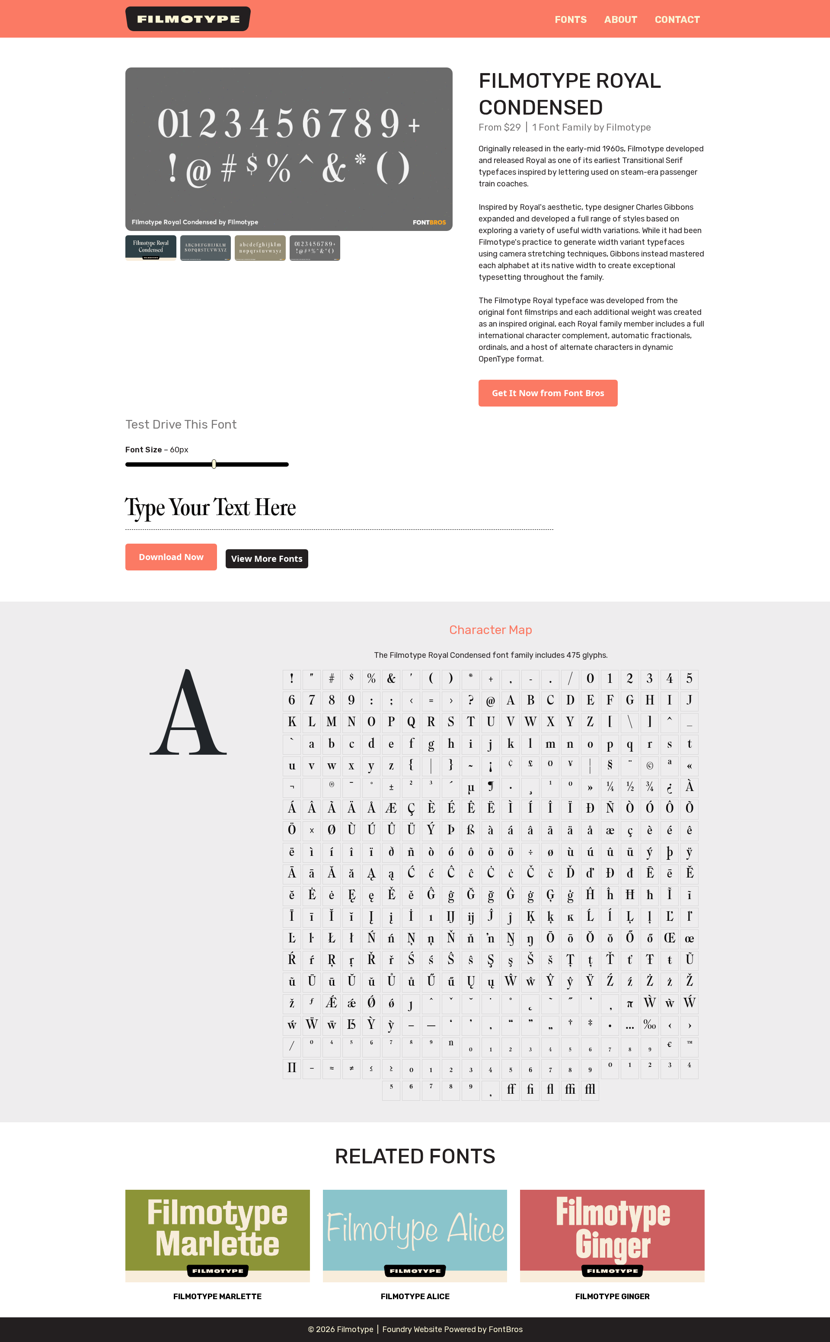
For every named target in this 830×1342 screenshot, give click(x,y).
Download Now (171, 557)
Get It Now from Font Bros (548, 393)
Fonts (571, 20)
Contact (677, 20)
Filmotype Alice (415, 1296)
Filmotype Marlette (217, 1296)
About (621, 20)
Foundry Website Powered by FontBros (452, 1329)
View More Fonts (267, 558)
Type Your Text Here (210, 510)
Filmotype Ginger (612, 1296)
